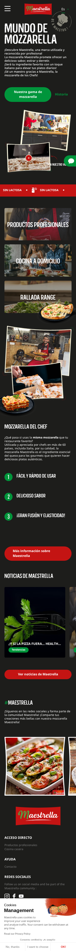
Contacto (10, 866)
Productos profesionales (20, 845)
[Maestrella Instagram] (35, 766)
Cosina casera (13, 849)
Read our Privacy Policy (17, 933)
